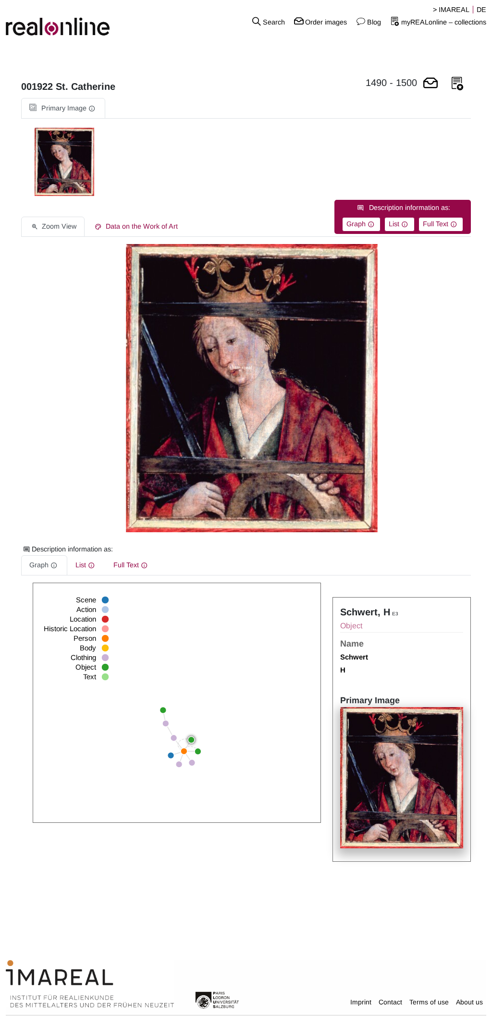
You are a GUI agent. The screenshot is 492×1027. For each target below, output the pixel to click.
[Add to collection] (457, 84)
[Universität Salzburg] (217, 999)
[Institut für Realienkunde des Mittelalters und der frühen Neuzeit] (90, 984)
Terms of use (429, 1002)
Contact (390, 1002)
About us (469, 1002)
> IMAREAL (451, 9)
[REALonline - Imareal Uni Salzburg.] (82, 21)
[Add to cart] (430, 84)
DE (481, 9)
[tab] (63, 108)
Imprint (360, 1002)
